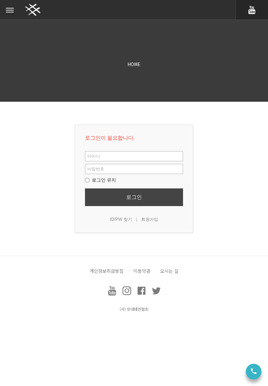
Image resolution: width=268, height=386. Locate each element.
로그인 (134, 197)
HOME (134, 64)
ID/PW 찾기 (121, 219)
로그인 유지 (103, 180)
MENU (10, 10)
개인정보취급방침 (107, 271)
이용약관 (141, 271)
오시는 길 (169, 271)
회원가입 (149, 219)
